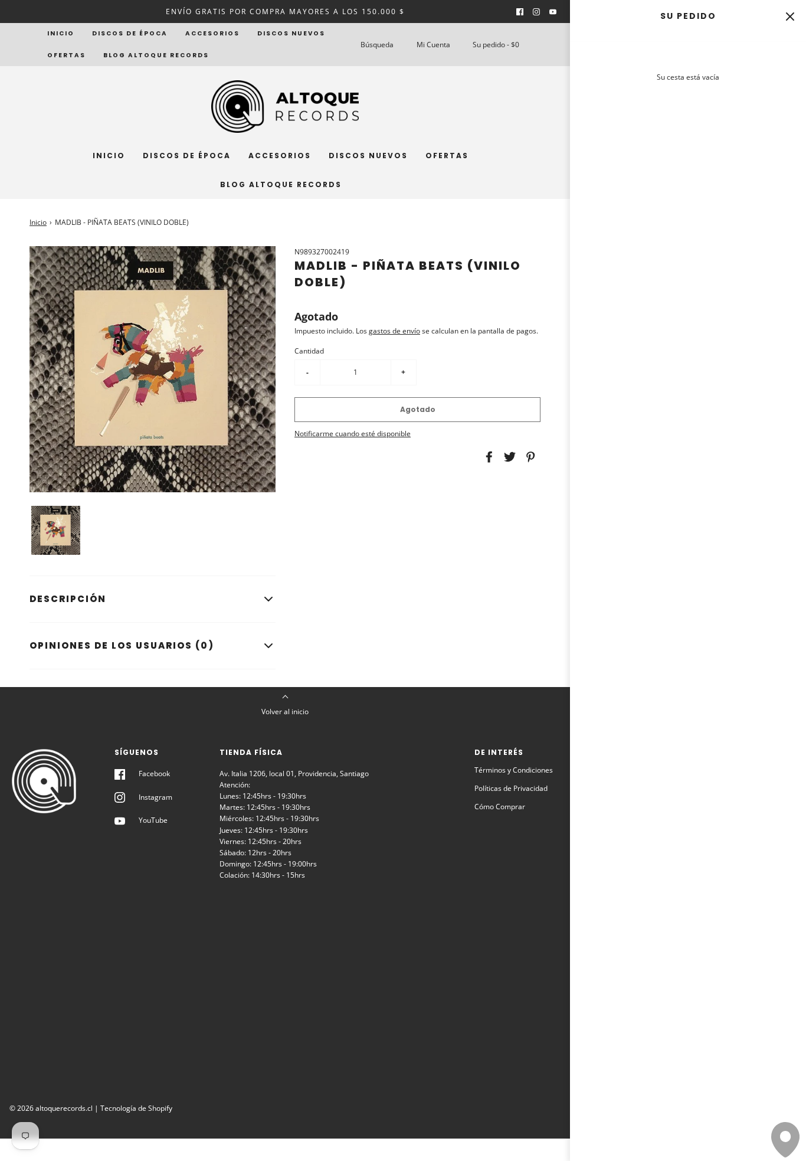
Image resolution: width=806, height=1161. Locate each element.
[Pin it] (529, 457)
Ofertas (66, 55)
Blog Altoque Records (156, 55)
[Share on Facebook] (487, 457)
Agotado (417, 409)
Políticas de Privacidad (511, 788)
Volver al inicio (285, 712)
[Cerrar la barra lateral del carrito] (790, 16)
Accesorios (212, 33)
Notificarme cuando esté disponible (352, 434)
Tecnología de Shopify (136, 1108)
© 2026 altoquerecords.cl (51, 1108)
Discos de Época (130, 33)
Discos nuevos (291, 33)
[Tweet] (508, 457)
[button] (56, 530)
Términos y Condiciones (513, 770)
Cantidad (309, 351)
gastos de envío (394, 331)
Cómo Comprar (499, 807)
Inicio (60, 33)
